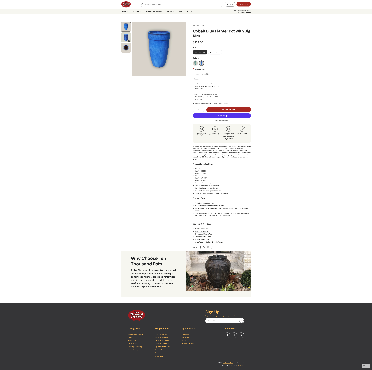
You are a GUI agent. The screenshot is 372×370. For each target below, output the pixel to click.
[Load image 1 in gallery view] (126, 27)
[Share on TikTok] (212, 247)
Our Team (185, 337)
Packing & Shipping (135, 347)
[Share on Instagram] (208, 247)
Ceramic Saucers (161, 337)
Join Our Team (133, 343)
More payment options (222, 120)
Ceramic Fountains (162, 343)
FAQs (130, 337)
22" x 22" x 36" (200, 52)
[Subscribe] (241, 321)
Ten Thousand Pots (228, 363)
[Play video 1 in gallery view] (126, 37)
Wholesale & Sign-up (135, 334)
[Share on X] (204, 247)
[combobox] (181, 4)
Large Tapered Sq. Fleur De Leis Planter (209, 242)
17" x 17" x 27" (215, 52)
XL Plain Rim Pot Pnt (202, 239)
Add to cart (230, 109)
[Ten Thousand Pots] (136, 320)
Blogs (184, 340)
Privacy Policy (133, 340)
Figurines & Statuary (162, 347)
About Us (185, 334)
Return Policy (133, 350)
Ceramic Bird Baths (162, 340)
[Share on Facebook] (200, 247)
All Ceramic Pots (161, 334)
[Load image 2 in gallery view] (126, 48)
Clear (220, 4)
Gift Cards (159, 356)
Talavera (158, 353)
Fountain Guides (188, 343)
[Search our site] (142, 4)
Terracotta (159, 350)
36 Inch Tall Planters (202, 231)
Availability (199, 69)
